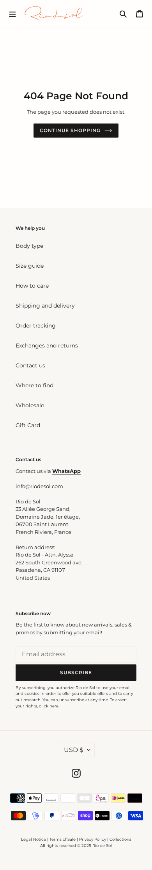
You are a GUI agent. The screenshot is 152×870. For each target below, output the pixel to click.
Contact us (30, 365)
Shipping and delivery (45, 305)
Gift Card (28, 425)
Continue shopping (70, 130)
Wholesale (30, 405)
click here (48, 706)
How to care (32, 285)
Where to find (34, 385)
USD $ (73, 750)
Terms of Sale (62, 839)
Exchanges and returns (47, 345)
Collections (120, 839)
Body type (29, 245)
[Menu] (12, 13)
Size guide (30, 265)
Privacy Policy (93, 839)
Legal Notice (33, 839)
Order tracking (36, 325)
